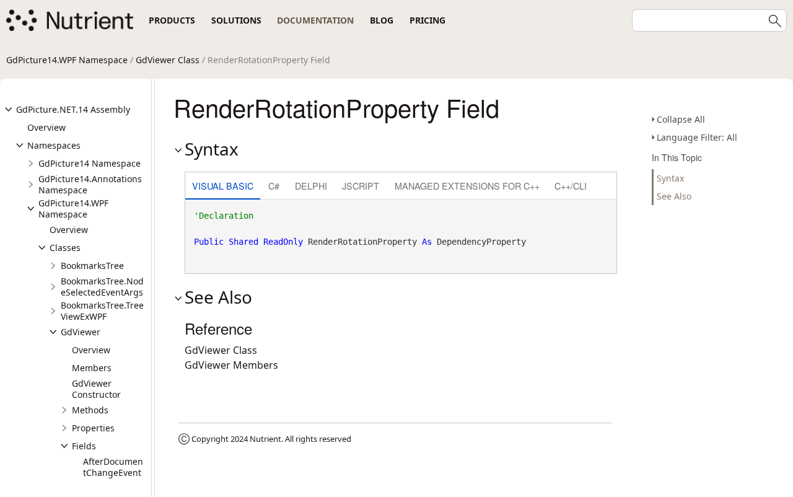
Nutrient (265, 438)
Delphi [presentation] (311, 185)
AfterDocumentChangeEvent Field (113, 472)
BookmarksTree (92, 265)
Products (172, 20)
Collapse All (681, 119)
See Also (674, 196)
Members (92, 368)
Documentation (315, 20)
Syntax (670, 178)
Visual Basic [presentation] (222, 185)
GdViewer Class (167, 60)
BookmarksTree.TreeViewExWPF (102, 310)
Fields (84, 446)
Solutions (236, 20)
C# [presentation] (273, 185)
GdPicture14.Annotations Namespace (90, 184)
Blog (381, 20)
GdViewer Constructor (96, 388)
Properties (93, 428)
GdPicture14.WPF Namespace (67, 60)
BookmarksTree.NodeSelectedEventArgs (102, 286)
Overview (46, 127)
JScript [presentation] (360, 185)
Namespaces (54, 145)
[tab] (222, 187)
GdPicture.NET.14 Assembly (73, 109)
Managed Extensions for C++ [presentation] (467, 185)
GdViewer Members (231, 365)
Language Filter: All (697, 137)
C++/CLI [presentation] (570, 185)
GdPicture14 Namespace (89, 163)
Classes (65, 247)
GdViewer (80, 332)
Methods (90, 410)
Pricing (427, 20)
